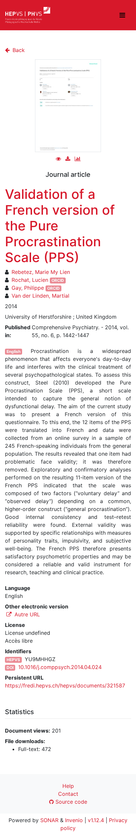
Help (68, 786)
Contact (68, 794)
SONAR (49, 820)
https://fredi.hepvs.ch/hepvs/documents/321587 (65, 685)
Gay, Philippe (28, 287)
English (13, 351)
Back (18, 50)
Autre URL (26, 614)
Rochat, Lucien (30, 280)
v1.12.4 (96, 820)
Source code (70, 801)
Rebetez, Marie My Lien (41, 272)
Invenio (74, 820)
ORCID (57, 280)
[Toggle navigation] (122, 15)
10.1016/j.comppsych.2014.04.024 (60, 667)
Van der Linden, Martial (40, 295)
